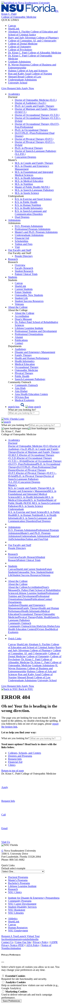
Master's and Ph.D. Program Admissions (36, 232)
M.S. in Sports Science (27, 193)
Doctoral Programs (18, 877)
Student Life (21, 298)
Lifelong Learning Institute (29, 328)
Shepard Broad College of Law (24, 76)
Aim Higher (21, 391)
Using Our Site (23, 942)
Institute (12, 897)
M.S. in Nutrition (24, 184)
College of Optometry (19, 46)
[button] (24, 406)
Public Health (22, 376)
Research (13, 889)
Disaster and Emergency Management (35, 352)
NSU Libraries (16, 912)
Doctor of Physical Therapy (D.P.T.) (34, 139)
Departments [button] (15, 602)
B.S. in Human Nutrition (28, 205)
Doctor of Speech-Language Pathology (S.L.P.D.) (31, 479)
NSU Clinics (15, 892)
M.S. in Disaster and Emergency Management (31, 489)
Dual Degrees (22, 217)
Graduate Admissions (19, 61)
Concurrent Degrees (25, 157)
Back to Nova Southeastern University (29, 2)
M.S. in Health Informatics (29, 178)
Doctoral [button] (12, 443)
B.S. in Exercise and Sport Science (33, 199)
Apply (4, 787)
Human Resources (18, 927)
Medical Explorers (24, 400)
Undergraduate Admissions (22, 79)
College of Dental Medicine (22, 43)
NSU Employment (18, 930)
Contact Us (7, 942)
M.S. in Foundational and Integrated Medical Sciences (32, 494)
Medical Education (25, 364)
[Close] (2, 962)
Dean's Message (23, 319)
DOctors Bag (22, 397)
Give (4, 88)
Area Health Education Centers (31, 394)
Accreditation (22, 316)
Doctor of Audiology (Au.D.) (30, 103)
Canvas (12, 25)
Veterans (19, 304)
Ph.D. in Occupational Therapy (31, 130)
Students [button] (12, 277)
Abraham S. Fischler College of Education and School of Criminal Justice (33, 33)
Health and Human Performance (32, 358)
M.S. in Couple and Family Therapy (34, 163)
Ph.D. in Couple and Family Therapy (34, 106)
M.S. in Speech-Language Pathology (34, 190)
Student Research (24, 271)
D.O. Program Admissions (29, 226)
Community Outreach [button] (19, 623)
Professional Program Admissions (32, 229)
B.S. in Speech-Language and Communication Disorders (31, 212)
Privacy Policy (40, 942)
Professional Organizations (29, 334)
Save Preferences (11, 1001)
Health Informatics (24, 361)
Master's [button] (12, 485)
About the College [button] (18, 307)
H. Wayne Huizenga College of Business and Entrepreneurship (33, 668)
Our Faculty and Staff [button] (19, 250)
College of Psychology (20, 49)
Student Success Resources (29, 301)
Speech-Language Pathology (30, 379)
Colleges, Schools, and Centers (24, 752)
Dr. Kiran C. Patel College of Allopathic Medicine (34, 52)
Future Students (23, 292)
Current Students (24, 289)
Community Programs (19, 900)
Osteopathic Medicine (26, 370)
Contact (19, 343)
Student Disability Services (22, 906)
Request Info (14, 88)
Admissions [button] (14, 220)
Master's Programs (18, 880)
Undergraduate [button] (16, 509)
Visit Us (5, 842)
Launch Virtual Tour (29, 936)
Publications (21, 340)
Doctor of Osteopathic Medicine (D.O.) (36, 100)
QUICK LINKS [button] (10, 20)
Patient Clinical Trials (26, 274)
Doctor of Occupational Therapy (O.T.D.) (37, 115)
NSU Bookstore (16, 909)
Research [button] (13, 259)
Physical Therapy (24, 373)
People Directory (24, 256)
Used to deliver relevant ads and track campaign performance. (26, 994)
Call (3, 814)
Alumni (19, 337)
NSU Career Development (22, 903)
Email (4, 828)
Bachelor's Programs (19, 883)
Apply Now (27, 88)
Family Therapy (23, 355)
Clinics (11, 765)
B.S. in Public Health (26, 202)
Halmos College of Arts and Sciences (28, 70)
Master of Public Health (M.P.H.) (32, 187)
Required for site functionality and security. (24, 977)
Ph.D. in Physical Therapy (29, 148)
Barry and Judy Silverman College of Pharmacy (33, 37)
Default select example (13, 868)
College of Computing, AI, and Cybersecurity (32, 40)
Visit (17, 247)
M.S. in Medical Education (29, 181)
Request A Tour (9, 936)
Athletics (12, 918)
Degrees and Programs (20, 756)
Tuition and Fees (23, 244)
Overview (20, 265)
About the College (24, 313)
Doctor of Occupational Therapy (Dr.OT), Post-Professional (35, 462)
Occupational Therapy (26, 367)
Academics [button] (14, 94)
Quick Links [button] (14, 638)
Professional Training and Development (36, 331)
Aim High (20, 388)
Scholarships (21, 241)
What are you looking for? (22, 409)
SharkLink (13, 28)
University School (17, 82)
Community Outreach (26, 385)
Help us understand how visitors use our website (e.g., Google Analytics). (30, 985)
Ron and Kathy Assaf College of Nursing (30, 73)
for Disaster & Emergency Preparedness (37, 897)
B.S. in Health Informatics (29, 208)
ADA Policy (32, 945)
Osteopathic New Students (29, 295)
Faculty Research (24, 268)
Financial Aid (22, 238)
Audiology (20, 349)
